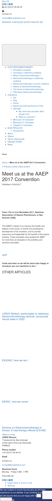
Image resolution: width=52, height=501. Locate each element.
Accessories (18, 130)
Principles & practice (22, 69)
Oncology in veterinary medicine (27, 72)
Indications (12, 94)
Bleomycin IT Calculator (23, 122)
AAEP (4, 255)
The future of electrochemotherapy (28, 89)
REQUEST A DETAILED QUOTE (16, 22)
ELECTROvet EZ (15, 127)
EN (3, 1)
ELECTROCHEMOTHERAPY (20, 67)
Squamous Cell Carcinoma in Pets (28, 105)
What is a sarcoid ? (27, 116)
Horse (15, 103)
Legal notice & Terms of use (20, 482)
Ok (38, 495)
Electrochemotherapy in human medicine (31, 83)
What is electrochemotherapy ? (26, 75)
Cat (14, 97)
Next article (24, 166)
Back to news (9, 434)
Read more (6, 499)
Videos (11, 136)
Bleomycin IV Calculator (23, 119)
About (10, 133)
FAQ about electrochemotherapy (27, 92)
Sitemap (11, 485)
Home (4, 162)
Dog (15, 100)
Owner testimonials (16, 139)
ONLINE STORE (15, 141)
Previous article (10, 166)
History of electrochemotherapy (27, 86)
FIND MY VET (37, 22)
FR (7, 1)
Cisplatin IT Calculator (22, 125)
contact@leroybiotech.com (13, 18)
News (10, 144)
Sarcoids (17, 108)
